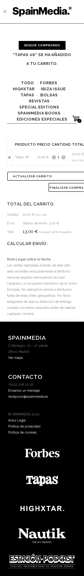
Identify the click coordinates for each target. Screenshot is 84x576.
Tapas (27, 95)
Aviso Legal (17, 420)
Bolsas (49, 95)
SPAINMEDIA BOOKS (39, 113)
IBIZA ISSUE (53, 89)
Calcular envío (27, 243)
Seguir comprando (42, 45)
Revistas (39, 101)
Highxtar (24, 89)
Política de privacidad (24, 426)
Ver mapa (15, 358)
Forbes (48, 83)
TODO (27, 83)
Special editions (39, 107)
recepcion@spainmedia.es (28, 396)
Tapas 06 (22, 157)
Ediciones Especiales (42, 119)
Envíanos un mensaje (24, 390)
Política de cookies (22, 432)
